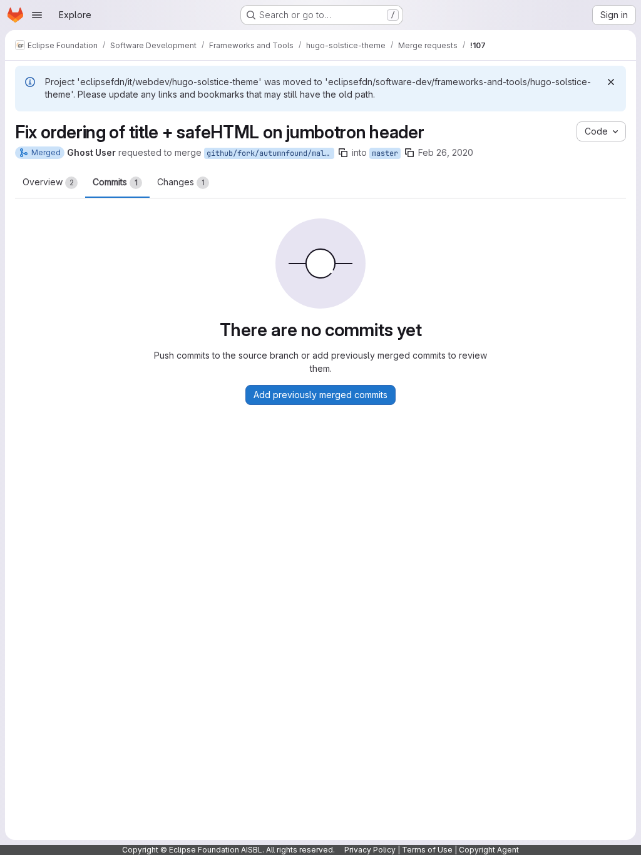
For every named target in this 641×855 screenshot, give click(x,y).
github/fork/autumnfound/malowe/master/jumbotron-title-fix (270, 153)
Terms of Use (427, 849)
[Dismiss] (610, 82)
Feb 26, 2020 (445, 152)
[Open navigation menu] (37, 15)
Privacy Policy (370, 849)
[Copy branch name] (343, 152)
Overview (48, 182)
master (385, 153)
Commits (115, 182)
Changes (181, 182)
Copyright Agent (489, 849)
